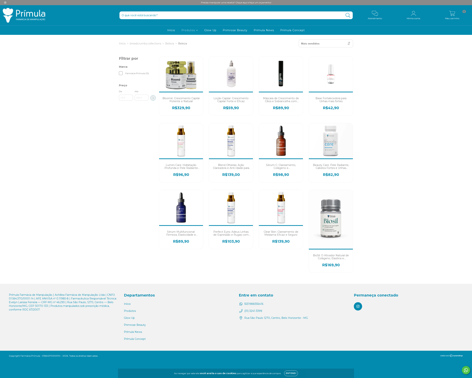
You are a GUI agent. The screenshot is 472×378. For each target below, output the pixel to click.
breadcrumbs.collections (145, 43)
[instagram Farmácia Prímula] (5, 2)
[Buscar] (348, 15)
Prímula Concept (292, 30)
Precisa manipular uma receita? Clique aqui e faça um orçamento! (236, 2)
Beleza (169, 43)
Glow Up (210, 30)
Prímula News (264, 30)
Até (136, 91)
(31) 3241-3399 (253, 311)
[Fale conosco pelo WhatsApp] (466, 370)
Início (171, 30)
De (120, 91)
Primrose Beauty (235, 30)
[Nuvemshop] (451, 356)
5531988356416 (253, 304)
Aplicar (153, 98)
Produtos (188, 30)
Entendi (291, 373)
